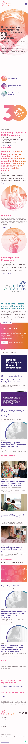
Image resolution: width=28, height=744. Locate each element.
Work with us (4, 719)
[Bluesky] (20, 712)
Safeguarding (4, 726)
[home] (7, 4)
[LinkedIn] (26, 712)
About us (5, 183)
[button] (26, 4)
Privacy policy (4, 724)
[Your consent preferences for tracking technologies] (25, 741)
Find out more (7, 145)
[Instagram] (23, 712)
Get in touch (4, 717)
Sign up (5, 696)
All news (3, 721)
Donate (4, 342)
